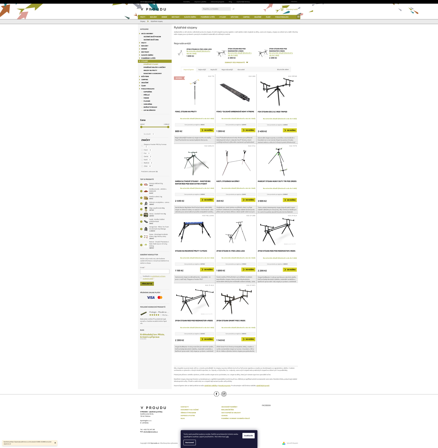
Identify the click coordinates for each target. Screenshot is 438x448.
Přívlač (147, 95)
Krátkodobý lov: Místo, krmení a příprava (152, 335)
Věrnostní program (217, 2)
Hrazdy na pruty (150, 70)
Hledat (233, 9)
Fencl (147, 150)
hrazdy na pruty (225, 386)
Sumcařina (148, 104)
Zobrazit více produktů (235, 62)
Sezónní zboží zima (151, 40)
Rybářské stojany (151, 64)
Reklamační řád (227, 410)
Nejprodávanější (227, 70)
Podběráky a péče (148, 58)
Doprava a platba (200, 2)
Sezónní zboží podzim (152, 37)
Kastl (147, 160)
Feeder (146, 98)
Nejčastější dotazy (243, 2)
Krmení (144, 49)
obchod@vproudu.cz (150, 432)
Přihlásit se (147, 284)
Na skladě (149, 134)
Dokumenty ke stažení (189, 410)
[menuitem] (143, 17)
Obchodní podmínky (229, 407)
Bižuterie (145, 76)
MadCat (148, 163)
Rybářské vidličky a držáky (155, 67)
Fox (146, 153)
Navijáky (144, 46)
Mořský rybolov (150, 107)
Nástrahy (145, 52)
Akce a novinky (147, 33)
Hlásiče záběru (147, 55)
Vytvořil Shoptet (292, 443)
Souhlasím (248, 435)
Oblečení (144, 83)
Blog (230, 2)
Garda (147, 156)
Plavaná (147, 101)
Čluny (143, 86)
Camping (144, 79)
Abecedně (241, 70)
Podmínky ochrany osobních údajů (235, 418)
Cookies (224, 416)
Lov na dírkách (149, 110)
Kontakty (186, 2)
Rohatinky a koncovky (153, 73)
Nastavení (189, 442)
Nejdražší (214, 70)
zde (227, 436)
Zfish (147, 166)
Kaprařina (148, 92)
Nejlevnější (202, 70)
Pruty (143, 43)
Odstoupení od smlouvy (231, 413)
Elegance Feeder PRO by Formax (155, 145)
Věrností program (188, 413)
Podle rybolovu (147, 89)
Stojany (144, 61)
